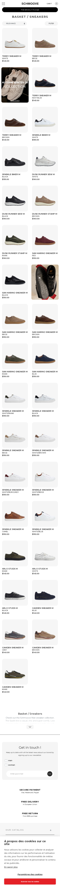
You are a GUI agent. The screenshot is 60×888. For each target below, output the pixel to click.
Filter (51, 23)
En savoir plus (11, 867)
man (10, 760)
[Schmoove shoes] (30, 3)
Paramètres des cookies (30, 874)
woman (11, 765)
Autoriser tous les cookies (30, 882)
